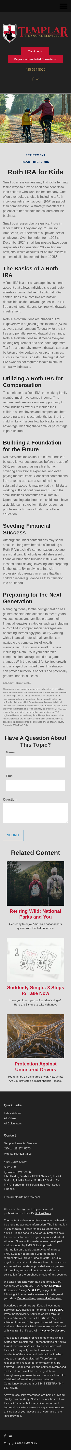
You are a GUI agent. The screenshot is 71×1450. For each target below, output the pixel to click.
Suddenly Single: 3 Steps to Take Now (35, 990)
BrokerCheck (43, 1213)
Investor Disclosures (52, 1330)
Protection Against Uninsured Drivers (36, 1066)
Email (10, 776)
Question (10, 799)
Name (10, 752)
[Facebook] (33, 79)
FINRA (52, 1309)
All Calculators (13, 1123)
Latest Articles (12, 1113)
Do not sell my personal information (39, 1298)
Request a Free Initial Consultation (35, 59)
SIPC (60, 1309)
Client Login (35, 51)
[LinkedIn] (37, 79)
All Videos (10, 1118)
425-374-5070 (35, 69)
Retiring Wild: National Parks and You (35, 914)
